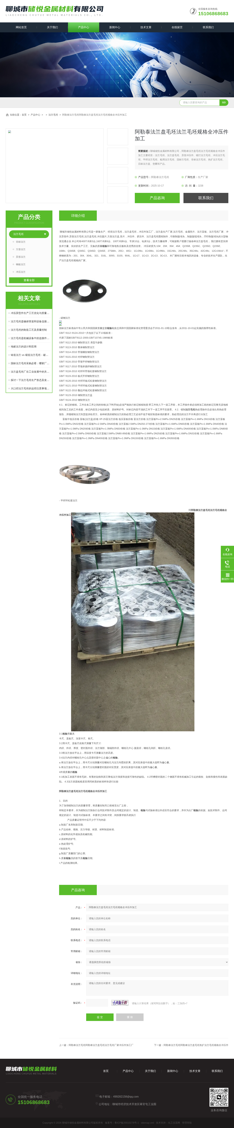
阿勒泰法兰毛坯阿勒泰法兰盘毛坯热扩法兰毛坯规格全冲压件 (196, 1045)
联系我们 (208, 27)
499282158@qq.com (126, 1096)
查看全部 (29, 280)
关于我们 (52, 27)
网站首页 (21, 27)
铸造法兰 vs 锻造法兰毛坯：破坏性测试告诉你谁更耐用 (31, 354)
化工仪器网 (174, 1122)
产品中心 (83, 27)
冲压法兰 (21, 272)
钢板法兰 (21, 264)
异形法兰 (21, 256)
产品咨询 (157, 198)
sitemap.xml (147, 1122)
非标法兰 (21, 241)
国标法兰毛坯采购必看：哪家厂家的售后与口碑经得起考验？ (31, 363)
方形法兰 (21, 249)
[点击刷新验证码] (119, 1003)
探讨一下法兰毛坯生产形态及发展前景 (31, 380)
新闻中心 (114, 27)
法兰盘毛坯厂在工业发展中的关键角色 (31, 371)
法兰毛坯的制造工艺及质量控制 (29, 329)
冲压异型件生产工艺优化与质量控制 (31, 313)
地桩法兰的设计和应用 (23, 346)
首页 (24, 114)
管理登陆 (187, 1122)
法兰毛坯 (53, 114)
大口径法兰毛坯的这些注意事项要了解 (31, 388)
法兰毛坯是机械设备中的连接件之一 (31, 338)
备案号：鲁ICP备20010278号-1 (122, 1122)
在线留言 (177, 27)
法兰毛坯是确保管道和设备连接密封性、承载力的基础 (31, 321)
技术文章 (145, 27)
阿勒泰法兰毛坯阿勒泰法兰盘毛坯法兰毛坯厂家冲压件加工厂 (101, 1045)
